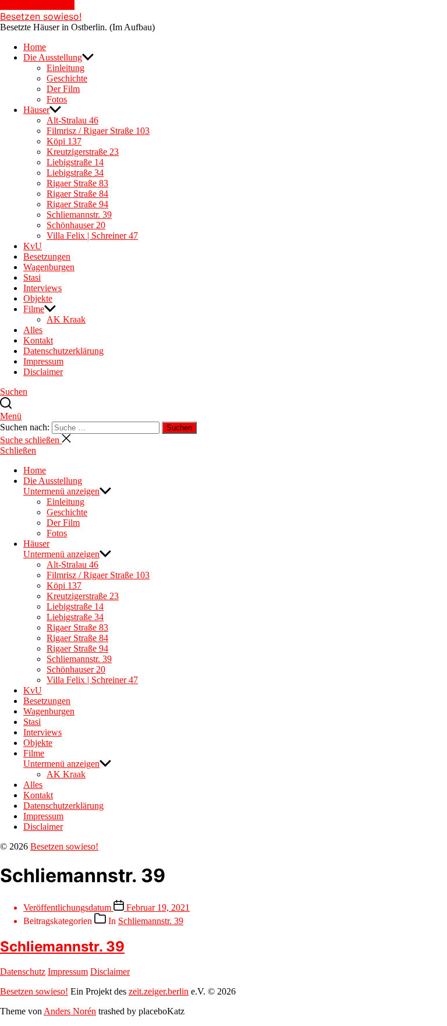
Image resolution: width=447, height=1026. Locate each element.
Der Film (63, 89)
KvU (32, 246)
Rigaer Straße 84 (77, 194)
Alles (32, 330)
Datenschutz (22, 972)
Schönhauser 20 (76, 225)
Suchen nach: (26, 427)
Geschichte (67, 78)
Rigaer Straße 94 (77, 204)
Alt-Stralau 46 (72, 120)
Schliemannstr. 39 (79, 215)
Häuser (36, 110)
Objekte (37, 298)
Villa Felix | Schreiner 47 (92, 235)
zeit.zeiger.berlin (159, 991)
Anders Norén (70, 1011)
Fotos (57, 99)
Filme (33, 309)
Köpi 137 (64, 141)
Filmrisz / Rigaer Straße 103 (98, 131)
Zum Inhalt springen (37, 5)
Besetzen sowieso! (40, 16)
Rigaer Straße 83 (77, 183)
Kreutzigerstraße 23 (83, 152)
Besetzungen (46, 256)
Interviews (42, 288)
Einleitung (65, 68)
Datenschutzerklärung (63, 351)
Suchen (179, 427)
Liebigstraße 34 (75, 173)
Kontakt (38, 340)
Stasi (32, 277)
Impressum (43, 361)
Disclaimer (43, 372)
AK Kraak (66, 319)
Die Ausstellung (52, 57)
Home (34, 47)
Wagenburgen (48, 267)
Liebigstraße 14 (75, 162)
